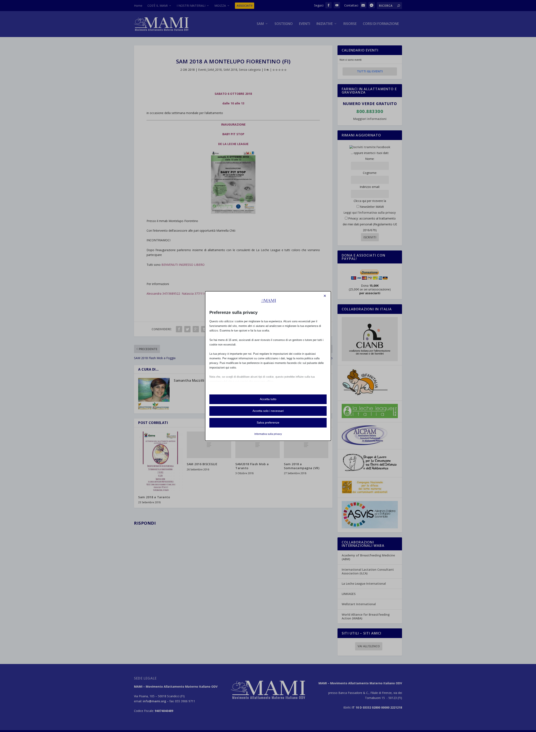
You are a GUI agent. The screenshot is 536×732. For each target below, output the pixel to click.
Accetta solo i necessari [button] (268, 410)
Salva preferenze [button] (268, 422)
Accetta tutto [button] (268, 399)
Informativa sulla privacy (268, 434)
